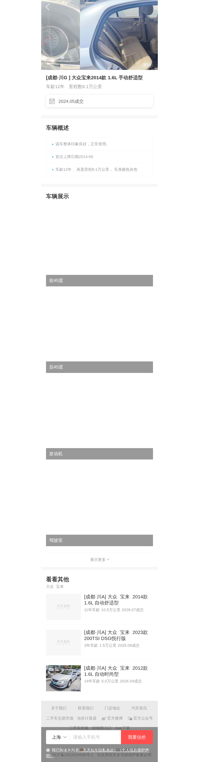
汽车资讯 (139, 708)
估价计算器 (87, 718)
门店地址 (112, 708)
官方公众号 (143, 718)
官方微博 (115, 718)
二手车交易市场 (59, 718)
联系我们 (85, 708)
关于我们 (59, 708)
